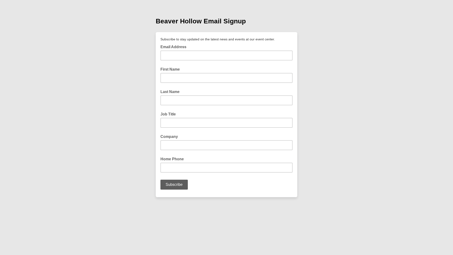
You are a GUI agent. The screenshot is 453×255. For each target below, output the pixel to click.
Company (169, 137)
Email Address (174, 46)
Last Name (170, 92)
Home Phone (172, 159)
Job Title (168, 114)
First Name (170, 69)
